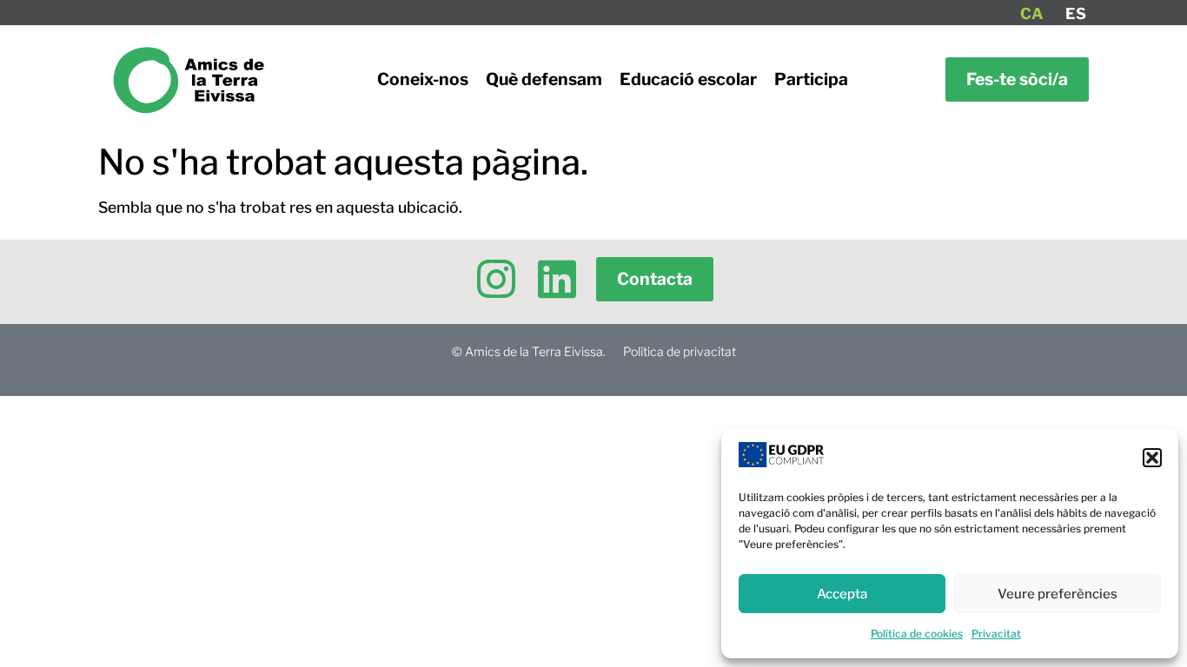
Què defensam (544, 79)
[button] (1152, 457)
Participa (811, 79)
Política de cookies (917, 633)
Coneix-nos (422, 79)
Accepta (842, 594)
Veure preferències (1057, 594)
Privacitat (996, 633)
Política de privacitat (679, 351)
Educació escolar (688, 79)
